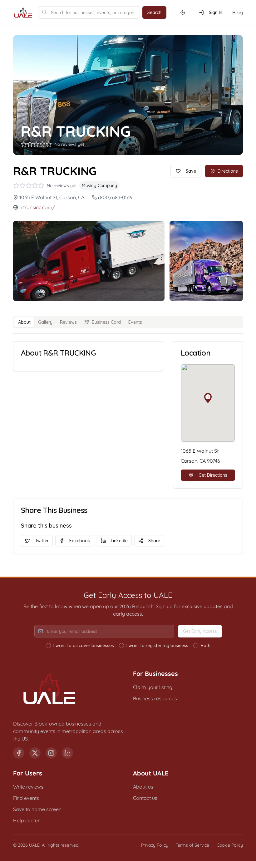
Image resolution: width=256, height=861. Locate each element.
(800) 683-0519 (115, 197)
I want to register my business (157, 645)
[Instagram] (51, 753)
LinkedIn (119, 541)
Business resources (155, 698)
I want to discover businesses (83, 645)
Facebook (79, 541)
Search (154, 12)
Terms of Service (192, 845)
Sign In (215, 12)
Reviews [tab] (68, 322)
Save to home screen (37, 809)
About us (143, 787)
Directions (228, 171)
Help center (26, 820)
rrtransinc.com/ (37, 207)
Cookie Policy (230, 845)
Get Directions (213, 475)
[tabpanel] (128, 415)
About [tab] (24, 322)
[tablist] (128, 322)
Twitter (42, 541)
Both (205, 645)
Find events (26, 798)
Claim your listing (152, 687)
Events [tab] (135, 322)
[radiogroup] (128, 645)
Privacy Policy (154, 845)
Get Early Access (200, 631)
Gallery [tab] (45, 322)
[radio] (48, 645)
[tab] (103, 322)
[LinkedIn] (67, 753)
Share (154, 541)
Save (191, 171)
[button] (208, 398)
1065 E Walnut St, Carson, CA (51, 197)
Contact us (145, 798)
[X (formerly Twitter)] (35, 753)
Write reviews (28, 787)
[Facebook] (18, 753)
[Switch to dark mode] (182, 12)
